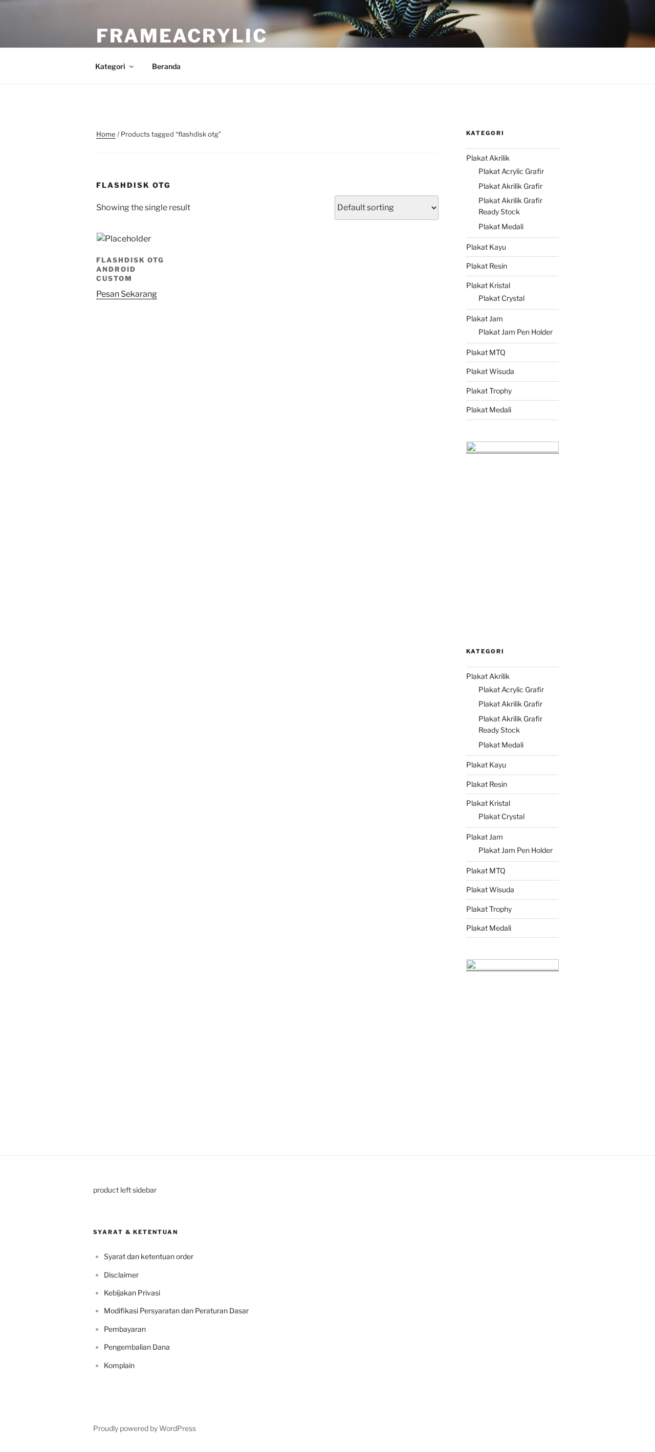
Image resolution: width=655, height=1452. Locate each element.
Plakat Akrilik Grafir (510, 186)
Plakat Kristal (488, 285)
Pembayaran (125, 1329)
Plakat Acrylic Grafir (511, 171)
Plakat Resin (486, 265)
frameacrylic (182, 36)
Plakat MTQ (486, 352)
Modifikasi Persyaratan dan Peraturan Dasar (176, 1310)
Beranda (166, 66)
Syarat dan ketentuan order (148, 1256)
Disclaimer (121, 1274)
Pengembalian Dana (137, 1347)
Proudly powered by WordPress (144, 1428)
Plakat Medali (500, 226)
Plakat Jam (484, 318)
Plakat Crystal (501, 298)
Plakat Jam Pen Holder (515, 331)
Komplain (119, 1365)
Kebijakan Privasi (132, 1292)
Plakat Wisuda (490, 371)
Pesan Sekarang (126, 294)
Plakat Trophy (489, 390)
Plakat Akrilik (488, 157)
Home (106, 134)
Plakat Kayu (486, 247)
